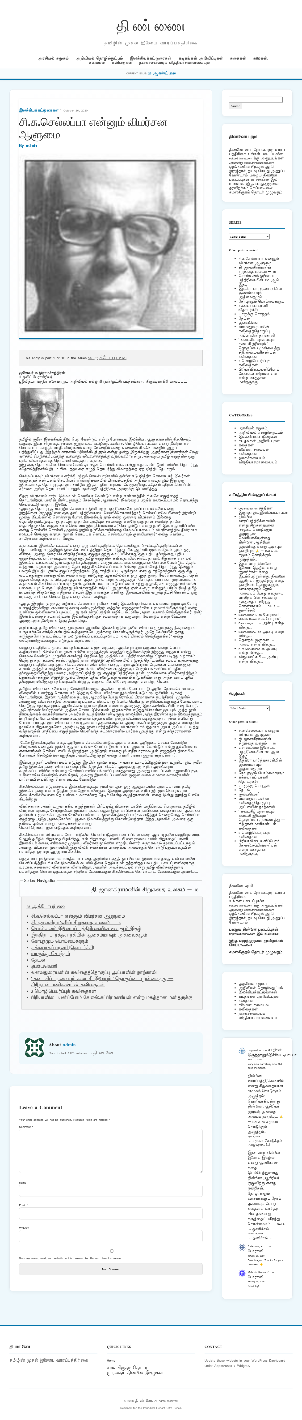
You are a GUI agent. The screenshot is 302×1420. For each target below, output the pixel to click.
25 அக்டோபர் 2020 (107, 358)
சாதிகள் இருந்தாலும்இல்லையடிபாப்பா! (263, 510)
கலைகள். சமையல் (253, 449)
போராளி (270, 614)
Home (111, 1360)
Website (24, 1227)
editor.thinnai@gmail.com (259, 162)
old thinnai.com (260, 179)
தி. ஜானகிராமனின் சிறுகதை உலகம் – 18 (144, 890)
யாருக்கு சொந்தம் (50, 954)
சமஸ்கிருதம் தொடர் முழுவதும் (255, 952)
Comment (26, 1126)
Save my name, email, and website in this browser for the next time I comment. (70, 1258)
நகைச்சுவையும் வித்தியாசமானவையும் (174, 62)
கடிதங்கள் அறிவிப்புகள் (201, 58)
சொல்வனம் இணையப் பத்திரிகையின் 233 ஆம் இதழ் (86, 929)
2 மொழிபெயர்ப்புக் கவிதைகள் (63, 991)
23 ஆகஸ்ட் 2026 (162, 73)
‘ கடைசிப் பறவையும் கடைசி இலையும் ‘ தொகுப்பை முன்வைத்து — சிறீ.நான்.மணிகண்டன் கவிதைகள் (102, 982)
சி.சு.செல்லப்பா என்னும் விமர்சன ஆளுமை (259, 261)
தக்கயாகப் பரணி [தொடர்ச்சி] (62, 948)
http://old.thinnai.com (242, 933)
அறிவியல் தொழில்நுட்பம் (99, 58)
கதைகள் (238, 58)
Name (24, 1182)
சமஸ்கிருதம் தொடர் (127, 1368)
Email (23, 1205)
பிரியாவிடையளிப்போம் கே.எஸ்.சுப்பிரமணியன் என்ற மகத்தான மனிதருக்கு (112, 998)
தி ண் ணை (151, 24)
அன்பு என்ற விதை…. (257, 644)
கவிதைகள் (122, 62)
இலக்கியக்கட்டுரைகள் (151, 58)
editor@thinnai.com (240, 158)
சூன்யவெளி (44, 966)
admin (31, 145)
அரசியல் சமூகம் (53, 58)
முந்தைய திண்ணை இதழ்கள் (135, 1373)
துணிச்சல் (247, 610)
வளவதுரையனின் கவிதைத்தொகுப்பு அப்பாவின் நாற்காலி (93, 973)
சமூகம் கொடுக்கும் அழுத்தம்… (255, 557)
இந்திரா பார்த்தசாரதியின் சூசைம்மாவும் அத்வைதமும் (89, 935)
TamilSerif (246, 945)
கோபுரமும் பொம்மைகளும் (59, 941)
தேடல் (38, 960)
